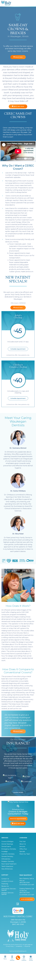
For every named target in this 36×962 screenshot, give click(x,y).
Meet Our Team (24, 854)
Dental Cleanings (7, 844)
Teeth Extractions (7, 866)
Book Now (19, 57)
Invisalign (4, 851)
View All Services (7, 869)
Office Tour (23, 849)
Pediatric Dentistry (7, 861)
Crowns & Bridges (7, 841)
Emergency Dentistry (8, 849)
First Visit (22, 841)
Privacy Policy (10, 946)
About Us (22, 844)
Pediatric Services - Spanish (7, 893)
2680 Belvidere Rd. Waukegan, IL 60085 (18, 921)
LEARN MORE (18, 792)
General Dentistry (7, 856)
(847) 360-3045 (18, 106)
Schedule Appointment (18, 349)
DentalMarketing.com (20, 951)
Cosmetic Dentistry (7, 854)
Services (22, 846)
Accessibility (19, 946)
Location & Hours (7, 881)
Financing (4, 883)
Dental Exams (6, 846)
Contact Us (5, 879)
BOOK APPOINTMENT (27, 899)
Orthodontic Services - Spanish (8, 889)
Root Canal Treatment (8, 864)
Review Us (5, 886)
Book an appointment (18, 818)
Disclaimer (27, 946)
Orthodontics (5, 859)
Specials (22, 851)
